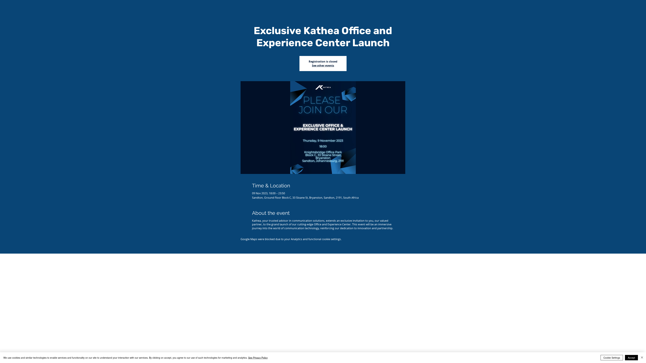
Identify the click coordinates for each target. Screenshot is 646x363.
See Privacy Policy (258, 357)
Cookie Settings (611, 357)
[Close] (642, 357)
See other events (323, 65)
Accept (631, 357)
